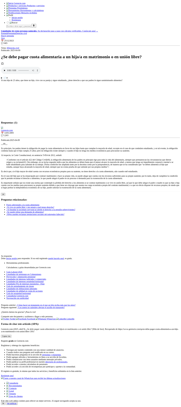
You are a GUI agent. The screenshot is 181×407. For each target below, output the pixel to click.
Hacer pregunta (7, 36)
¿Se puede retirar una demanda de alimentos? (25, 212)
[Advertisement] (80, 100)
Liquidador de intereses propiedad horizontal (25, 281)
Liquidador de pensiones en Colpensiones (23, 274)
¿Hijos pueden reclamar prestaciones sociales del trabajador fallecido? (35, 214)
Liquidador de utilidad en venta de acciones (24, 291)
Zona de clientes (15, 396)
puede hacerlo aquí (56, 258)
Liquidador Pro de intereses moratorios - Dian (25, 284)
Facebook (31, 319)
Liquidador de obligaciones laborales (21, 289)
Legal (11, 391)
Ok (3, 403)
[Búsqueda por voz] (33, 26)
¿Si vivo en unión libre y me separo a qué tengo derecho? (30, 207)
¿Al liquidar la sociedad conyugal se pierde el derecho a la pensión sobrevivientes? (40, 209)
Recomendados (15, 386)
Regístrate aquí (7, 376)
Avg (3, 38)
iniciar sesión (11, 258)
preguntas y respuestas (51, 355)
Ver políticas (12, 403)
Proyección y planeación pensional (20, 277)
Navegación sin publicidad (17, 298)
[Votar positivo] (2, 144)
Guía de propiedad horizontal (18, 293)
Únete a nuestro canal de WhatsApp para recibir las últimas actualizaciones (34, 378)
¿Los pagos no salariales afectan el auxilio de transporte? (41, 307)
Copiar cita (6, 336)
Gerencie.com (7, 130)
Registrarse (16, 20)
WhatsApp (51, 319)
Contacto (12, 388)
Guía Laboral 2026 (14, 272)
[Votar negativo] (6, 144)
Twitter (12, 319)
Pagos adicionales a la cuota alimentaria (22, 205)
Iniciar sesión (17, 17)
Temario (12, 394)
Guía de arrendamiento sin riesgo (20, 286)
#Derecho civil (13, 48)
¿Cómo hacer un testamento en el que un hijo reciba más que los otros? (46, 305)
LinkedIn (70, 319)
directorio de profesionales (56, 362)
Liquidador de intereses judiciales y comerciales (26, 279)
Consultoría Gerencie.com (17, 296)
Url (3, 194)
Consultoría (13, 383)
